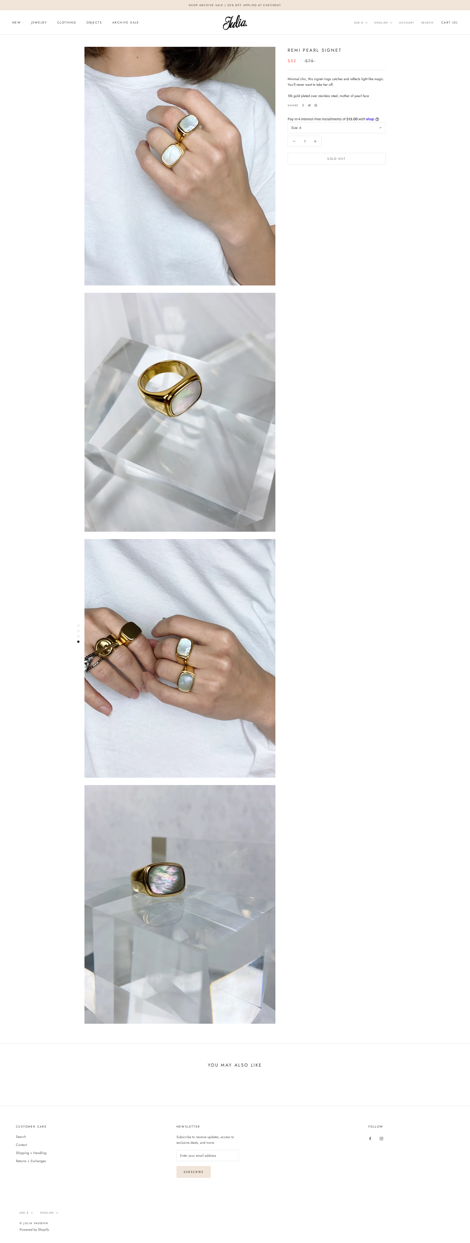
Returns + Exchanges (31, 1160)
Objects (94, 22)
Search (427, 23)
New (16, 22)
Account (406, 23)
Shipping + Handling (31, 1152)
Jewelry (39, 22)
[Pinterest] (315, 105)
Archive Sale (125, 22)
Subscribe (194, 1172)
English (381, 23)
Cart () (449, 22)
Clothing (66, 22)
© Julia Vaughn (34, 1223)
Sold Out (336, 159)
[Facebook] (303, 105)
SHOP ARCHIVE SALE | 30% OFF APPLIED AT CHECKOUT (235, 5)
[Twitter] (309, 105)
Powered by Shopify (34, 1229)
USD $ (358, 23)
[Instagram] (381, 1138)
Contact (21, 1144)
